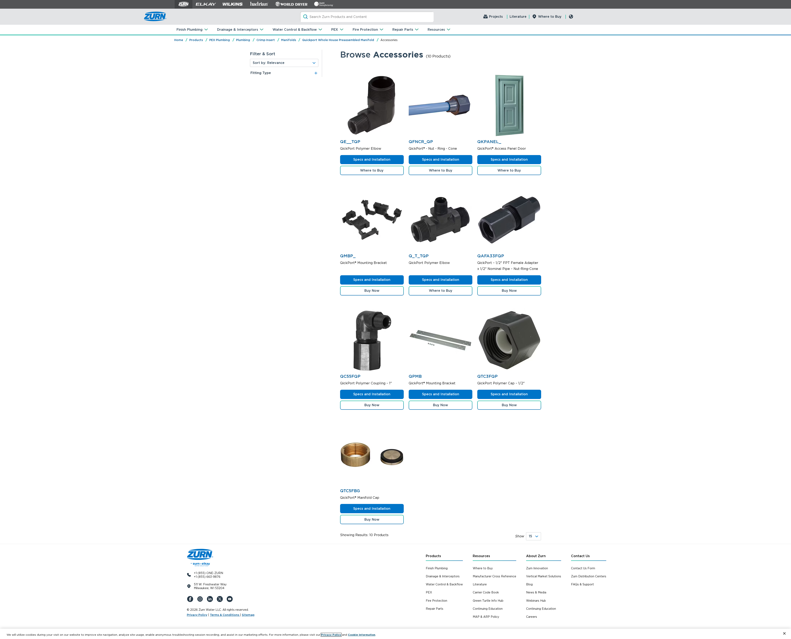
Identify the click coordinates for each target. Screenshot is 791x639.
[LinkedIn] (211, 599)
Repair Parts (402, 30)
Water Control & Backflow (295, 30)
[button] (372, 290)
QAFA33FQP (490, 255)
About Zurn (536, 556)
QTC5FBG (350, 490)
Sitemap (248, 615)
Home (178, 40)
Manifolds (288, 40)
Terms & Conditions (225, 615)
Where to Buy (550, 17)
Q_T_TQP (419, 255)
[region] (395, 634)
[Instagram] (201, 599)
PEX (334, 30)
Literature (518, 17)
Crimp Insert (265, 40)
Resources (436, 30)
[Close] (784, 633)
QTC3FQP (487, 376)
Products (196, 40)
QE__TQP (350, 141)
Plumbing (243, 40)
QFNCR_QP (421, 141)
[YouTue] (230, 599)
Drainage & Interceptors (237, 30)
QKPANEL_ (489, 141)
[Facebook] (191, 599)
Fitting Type (260, 73)
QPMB (415, 376)
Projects (496, 17)
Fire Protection (365, 30)
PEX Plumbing (219, 40)
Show (519, 536)
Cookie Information (361, 634)
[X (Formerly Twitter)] (220, 599)
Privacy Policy (197, 615)
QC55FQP (350, 376)
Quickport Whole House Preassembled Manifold (338, 40)
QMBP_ (348, 255)
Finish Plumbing (189, 30)
